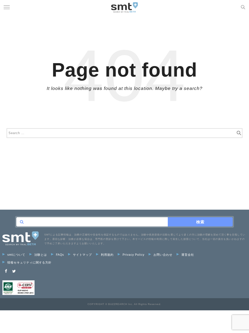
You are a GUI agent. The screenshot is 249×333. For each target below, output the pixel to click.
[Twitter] (14, 271)
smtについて (16, 254)
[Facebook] (6, 271)
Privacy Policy (133, 254)
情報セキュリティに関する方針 (29, 262)
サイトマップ (82, 254)
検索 (200, 222)
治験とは (40, 254)
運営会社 (187, 254)
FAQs (60, 254)
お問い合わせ (162, 254)
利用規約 (107, 254)
